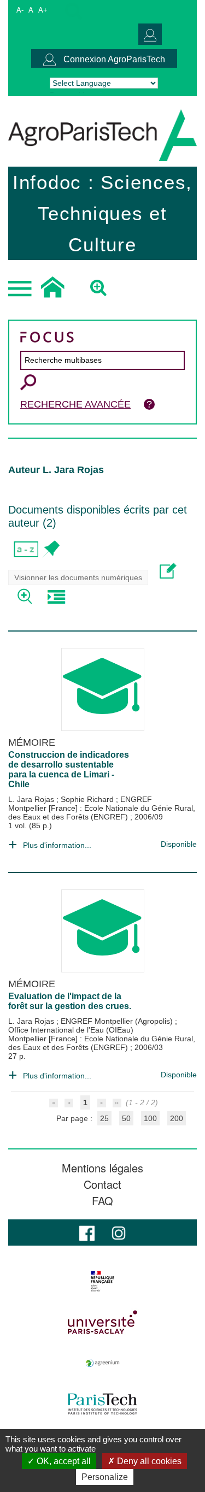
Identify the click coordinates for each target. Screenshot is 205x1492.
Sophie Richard (88, 799)
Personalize (104, 1477)
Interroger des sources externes (56, 596)
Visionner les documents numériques (78, 577)
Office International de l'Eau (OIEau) (70, 1029)
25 (104, 1118)
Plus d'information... (57, 845)
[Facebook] (87, 1232)
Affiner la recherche (26, 596)
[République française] (102, 1281)
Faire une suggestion (168, 570)
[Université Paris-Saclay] (102, 1322)
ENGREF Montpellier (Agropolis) (118, 1021)
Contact (102, 1184)
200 (176, 1118)
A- (20, 10)
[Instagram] (118, 1232)
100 (150, 1118)
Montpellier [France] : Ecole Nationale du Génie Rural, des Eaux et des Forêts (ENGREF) (101, 812)
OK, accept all (62, 1461)
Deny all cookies (148, 1461)
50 (126, 1118)
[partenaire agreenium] (102, 1363)
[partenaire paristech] (102, 1404)
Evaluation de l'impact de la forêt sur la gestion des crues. (69, 1001)
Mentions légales (102, 1168)
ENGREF (136, 799)
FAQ (102, 1200)
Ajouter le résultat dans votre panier (50, 549)
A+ (43, 10)
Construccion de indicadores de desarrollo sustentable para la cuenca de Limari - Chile (68, 769)
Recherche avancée (75, 404)
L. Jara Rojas (32, 799)
